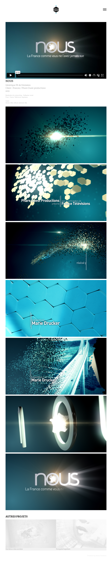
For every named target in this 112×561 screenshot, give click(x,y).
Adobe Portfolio (101, 556)
